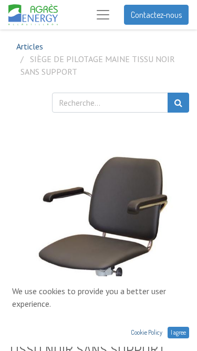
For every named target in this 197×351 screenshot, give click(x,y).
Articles (29, 46)
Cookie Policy (146, 332)
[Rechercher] (178, 103)
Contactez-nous (156, 14)
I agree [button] (178, 332)
